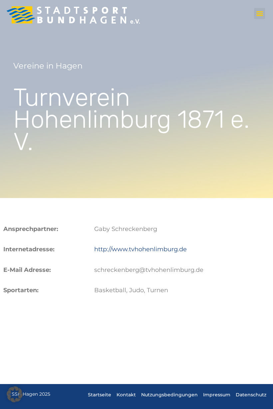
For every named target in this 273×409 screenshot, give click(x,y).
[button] (259, 13)
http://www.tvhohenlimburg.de (140, 249)
